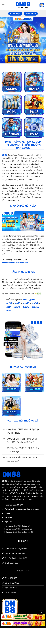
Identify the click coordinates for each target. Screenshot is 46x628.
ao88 (9, 303)
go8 (8, 306)
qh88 (35, 303)
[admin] (23, 5)
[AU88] (23, 617)
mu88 (26, 303)
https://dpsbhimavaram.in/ (15, 262)
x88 (24, 299)
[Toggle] (4, 429)
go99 (32, 299)
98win (16, 306)
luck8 (26, 306)
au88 (17, 303)
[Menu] (3, 5)
